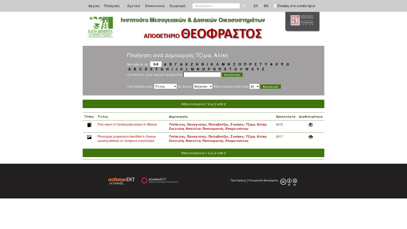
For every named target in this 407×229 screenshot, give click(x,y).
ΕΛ (256, 5)
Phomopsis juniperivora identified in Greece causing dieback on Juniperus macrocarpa (127, 138)
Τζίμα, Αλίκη (256, 124)
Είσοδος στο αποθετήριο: (296, 5)
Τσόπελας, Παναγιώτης (187, 124)
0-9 (155, 64)
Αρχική (93, 5)
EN (266, 5)
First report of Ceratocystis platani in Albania (127, 124)
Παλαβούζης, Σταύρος (226, 124)
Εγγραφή (177, 5)
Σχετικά (133, 5)
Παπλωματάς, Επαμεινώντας (225, 128)
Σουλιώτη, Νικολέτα (185, 128)
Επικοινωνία (155, 5)
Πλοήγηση (112, 5)
